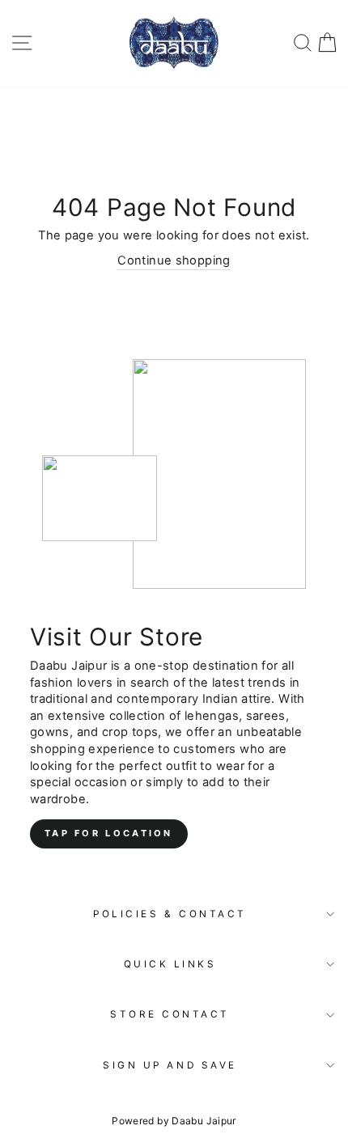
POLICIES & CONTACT (170, 914)
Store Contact (170, 1014)
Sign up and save (170, 1065)
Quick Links (170, 964)
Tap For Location (109, 833)
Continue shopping (173, 260)
